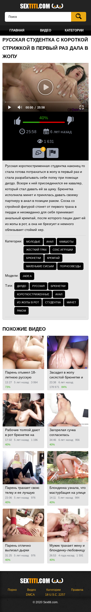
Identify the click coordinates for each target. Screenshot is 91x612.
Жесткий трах (36, 249)
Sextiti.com (45, 6)
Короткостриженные (33, 294)
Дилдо (21, 286)
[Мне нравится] (17, 121)
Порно (12, 590)
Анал (49, 241)
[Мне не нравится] (70, 121)
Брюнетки (33, 258)
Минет (71, 302)
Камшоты (66, 241)
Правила (77, 590)
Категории (53, 590)
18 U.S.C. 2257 (55, 594)
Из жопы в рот (28, 302)
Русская (38, 286)
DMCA (30, 594)
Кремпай (53, 258)
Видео (31, 590)
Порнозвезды (70, 266)
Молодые (33, 241)
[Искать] (78, 16)
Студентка (53, 302)
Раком (21, 310)
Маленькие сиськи (40, 266)
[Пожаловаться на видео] (52, 153)
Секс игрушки (63, 249)
